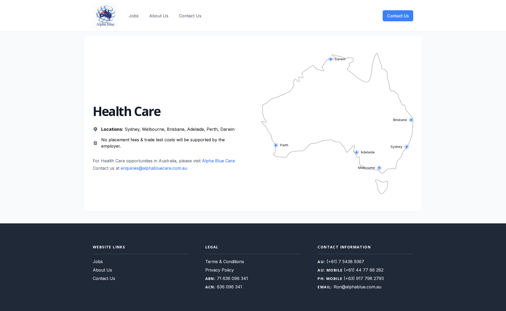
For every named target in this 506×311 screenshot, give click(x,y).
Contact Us (190, 15)
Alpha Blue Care (218, 160)
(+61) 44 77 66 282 (363, 270)
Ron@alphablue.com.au (357, 286)
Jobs (134, 15)
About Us (158, 15)
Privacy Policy (219, 270)
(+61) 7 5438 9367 (345, 261)
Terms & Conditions (224, 261)
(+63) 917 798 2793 (364, 278)
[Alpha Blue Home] (105, 15)
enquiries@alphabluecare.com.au (154, 168)
